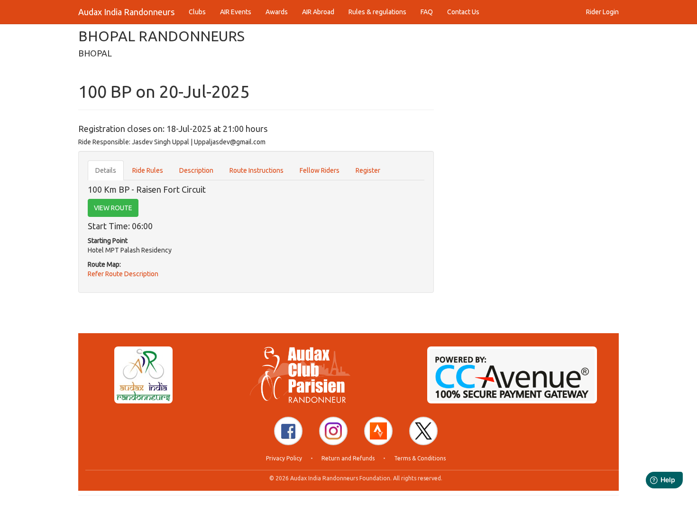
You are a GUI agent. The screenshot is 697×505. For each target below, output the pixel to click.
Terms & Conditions (420, 458)
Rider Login (602, 12)
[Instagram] (333, 431)
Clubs (197, 12)
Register (368, 170)
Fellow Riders (319, 170)
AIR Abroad (318, 12)
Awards (277, 12)
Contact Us (463, 12)
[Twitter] (423, 431)
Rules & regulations (377, 12)
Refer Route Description (123, 274)
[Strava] (378, 431)
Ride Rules (147, 170)
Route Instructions (256, 170)
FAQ (427, 12)
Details (105, 170)
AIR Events (235, 12)
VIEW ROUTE (113, 208)
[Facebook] (288, 431)
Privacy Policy (284, 458)
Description (196, 170)
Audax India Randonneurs (126, 12)
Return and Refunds (348, 458)
